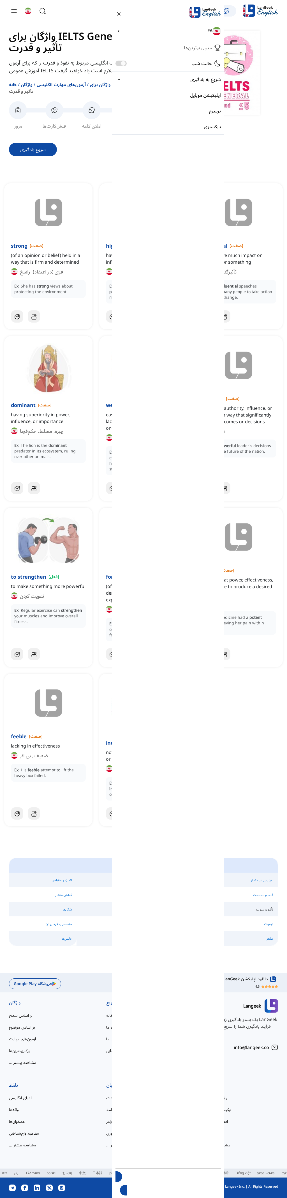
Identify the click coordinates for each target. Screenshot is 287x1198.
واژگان (27, 84)
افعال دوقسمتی (215, 1121)
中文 (82, 1173)
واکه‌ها (14, 1109)
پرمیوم (215, 111)
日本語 (97, 1173)
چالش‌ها (66, 938)
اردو (16, 1173)
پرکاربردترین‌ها (19, 1050)
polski (51, 1173)
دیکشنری (212, 126)
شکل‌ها (67, 909)
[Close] (118, 13)
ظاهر (270, 938)
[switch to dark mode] (121, 63)
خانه (13, 84)
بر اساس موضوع (22, 1027)
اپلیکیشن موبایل (205, 95)
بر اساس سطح (21, 1015)
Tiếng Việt (243, 1173)
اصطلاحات (213, 1085)
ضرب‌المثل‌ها (213, 1133)
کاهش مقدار (63, 894)
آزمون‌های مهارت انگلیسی (61, 84)
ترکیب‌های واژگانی (217, 1109)
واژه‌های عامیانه (215, 1097)
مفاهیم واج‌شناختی (24, 1133)
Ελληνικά (33, 1173)
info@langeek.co (251, 1047)
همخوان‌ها (17, 1121)
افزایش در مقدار (262, 880)
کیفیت (268, 923)
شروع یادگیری (33, 149)
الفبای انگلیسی (21, 1097)
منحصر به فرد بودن (59, 923)
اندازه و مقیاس (62, 880)
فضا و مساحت (263, 894)
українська (266, 1173)
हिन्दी (225, 1173)
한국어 (67, 1173)
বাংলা (4, 1173)
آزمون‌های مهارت (22, 1038)
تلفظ (13, 1085)
